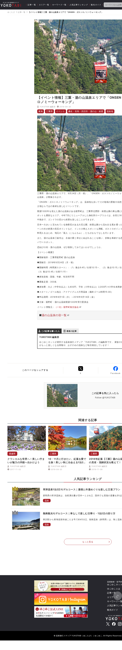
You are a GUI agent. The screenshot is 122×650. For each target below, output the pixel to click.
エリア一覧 (44, 5)
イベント (60, 111)
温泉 (47, 500)
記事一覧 (32, 5)
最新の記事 (72, 331)
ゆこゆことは (113, 588)
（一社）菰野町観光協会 (67, 307)
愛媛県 (12, 453)
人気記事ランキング (78, 5)
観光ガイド (96, 5)
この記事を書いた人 (50, 331)
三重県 (49, 111)
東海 (40, 111)
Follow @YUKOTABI (105, 397)
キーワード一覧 (59, 5)
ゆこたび (11, 12)
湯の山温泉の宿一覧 (54, 315)
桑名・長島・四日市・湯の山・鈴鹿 (85, 111)
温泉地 (110, 111)
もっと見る (87, 541)
